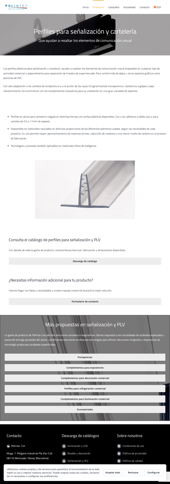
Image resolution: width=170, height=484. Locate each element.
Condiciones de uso (133, 446)
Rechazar (133, 472)
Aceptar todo (112, 472)
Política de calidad (133, 461)
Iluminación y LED (77, 446)
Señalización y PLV (77, 461)
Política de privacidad (134, 453)
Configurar (153, 472)
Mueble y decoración (78, 453)
